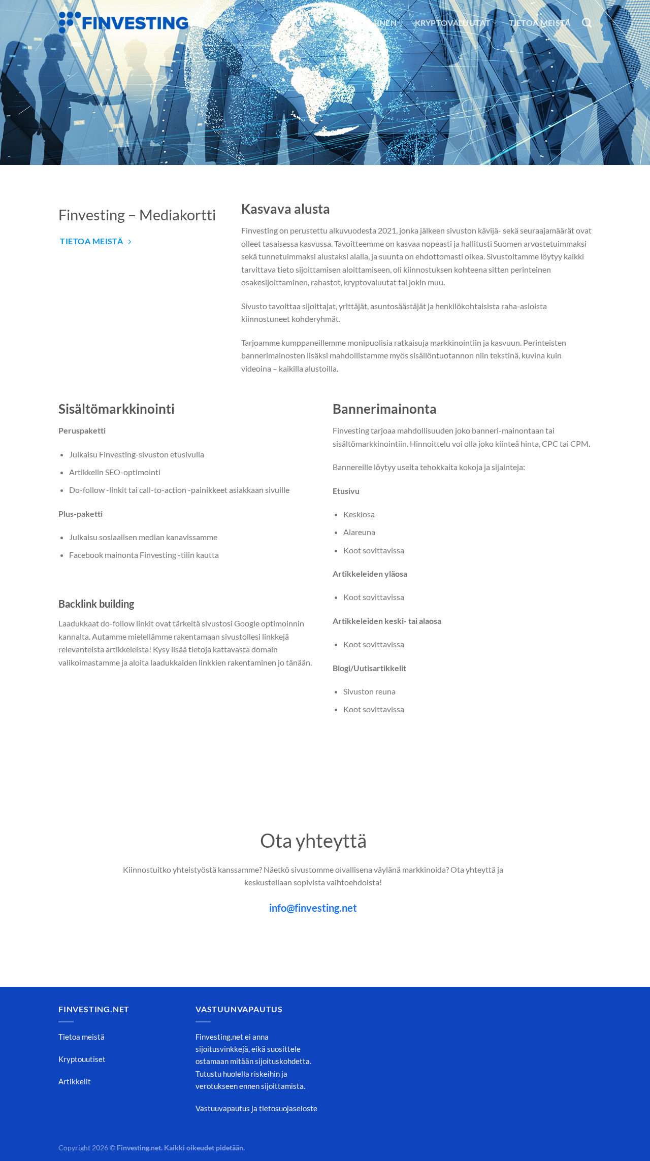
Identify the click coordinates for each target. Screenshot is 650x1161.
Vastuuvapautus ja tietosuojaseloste (256, 1108)
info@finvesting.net (313, 908)
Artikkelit (74, 1081)
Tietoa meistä (540, 22)
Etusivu (303, 22)
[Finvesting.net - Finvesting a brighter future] (123, 23)
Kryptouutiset (82, 1059)
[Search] (587, 23)
